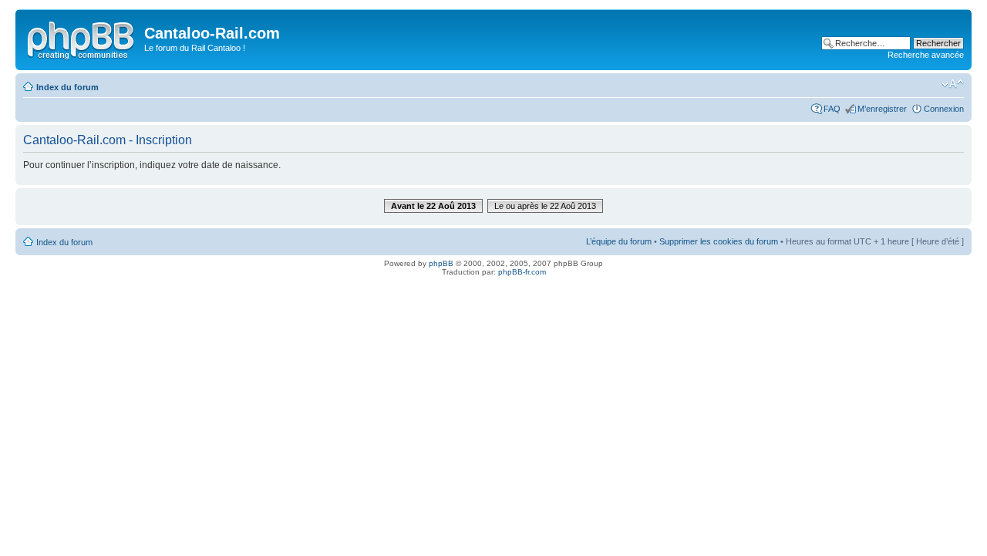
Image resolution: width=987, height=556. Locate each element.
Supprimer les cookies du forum (718, 241)
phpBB (441, 263)
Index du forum (67, 87)
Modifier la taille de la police (953, 84)
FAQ (832, 108)
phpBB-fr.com (522, 272)
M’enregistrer (882, 108)
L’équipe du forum (619, 241)
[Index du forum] (81, 37)
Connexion (944, 108)
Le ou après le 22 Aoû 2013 (545, 206)
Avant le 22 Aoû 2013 (433, 206)
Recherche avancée (926, 54)
